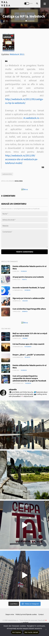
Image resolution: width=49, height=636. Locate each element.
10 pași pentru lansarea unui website (28, 277)
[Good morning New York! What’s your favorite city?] (24, 575)
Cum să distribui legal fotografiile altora (29, 309)
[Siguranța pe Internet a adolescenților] (5, 301)
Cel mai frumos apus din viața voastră (28, 344)
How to (24, 279)
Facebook (24, 271)
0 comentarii (31, 21)
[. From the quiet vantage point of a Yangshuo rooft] (24, 475)
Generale (25, 311)
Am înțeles (16, 632)
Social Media (19, 181)
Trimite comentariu (24, 252)
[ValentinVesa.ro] (5, 3)
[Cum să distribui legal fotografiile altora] (5, 312)
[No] (46, 629)
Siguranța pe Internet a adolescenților (29, 298)
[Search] (37, 4)
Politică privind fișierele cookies (26, 614)
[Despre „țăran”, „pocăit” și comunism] (5, 357)
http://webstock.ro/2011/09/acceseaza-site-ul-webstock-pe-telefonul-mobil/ (21, 159)
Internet (25, 338)
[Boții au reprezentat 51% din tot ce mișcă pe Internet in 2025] (5, 336)
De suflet (27, 357)
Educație (25, 301)
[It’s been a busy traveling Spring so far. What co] (24, 425)
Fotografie (27, 346)
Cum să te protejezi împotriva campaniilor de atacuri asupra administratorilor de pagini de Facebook (29, 378)
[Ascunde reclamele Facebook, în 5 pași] (5, 290)
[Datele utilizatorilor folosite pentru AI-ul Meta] (5, 269)
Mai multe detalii (31, 632)
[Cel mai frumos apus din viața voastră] (5, 347)
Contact (41, 614)
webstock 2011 (7, 174)
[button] (44, 4)
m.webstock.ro (31, 117)
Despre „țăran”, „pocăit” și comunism (29, 354)
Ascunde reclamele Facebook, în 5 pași (29, 287)
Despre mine (10, 614)
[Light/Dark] (26, 3)
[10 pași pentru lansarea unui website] (5, 280)
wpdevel (25, 622)
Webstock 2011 (17, 54)
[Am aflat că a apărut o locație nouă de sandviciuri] (24, 525)
